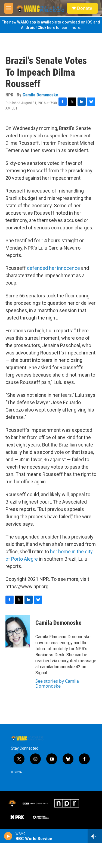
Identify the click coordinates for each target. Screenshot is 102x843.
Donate (84, 8)
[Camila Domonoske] (17, 631)
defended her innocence (53, 268)
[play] (8, 836)
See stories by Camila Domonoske (57, 683)
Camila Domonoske (40, 94)
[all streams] (95, 836)
